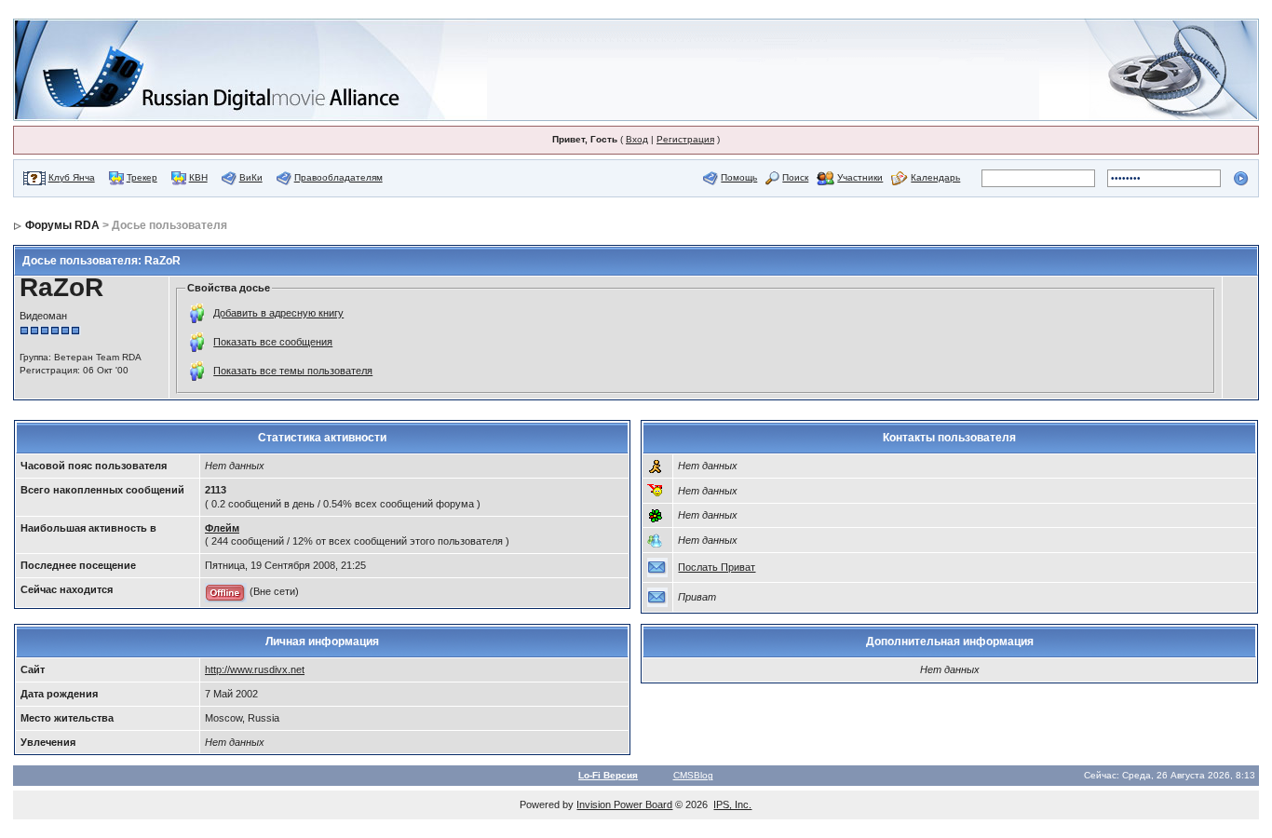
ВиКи (251, 177)
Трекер (142, 177)
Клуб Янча (71, 177)
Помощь (739, 177)
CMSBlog (693, 775)
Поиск (795, 177)
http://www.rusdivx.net (254, 669)
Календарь (935, 177)
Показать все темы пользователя (292, 370)
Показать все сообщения (272, 341)
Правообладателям (338, 177)
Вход (637, 139)
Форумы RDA (62, 225)
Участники (860, 177)
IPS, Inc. (732, 804)
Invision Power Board (624, 804)
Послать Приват (716, 567)
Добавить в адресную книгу (278, 312)
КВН (198, 177)
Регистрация (685, 139)
